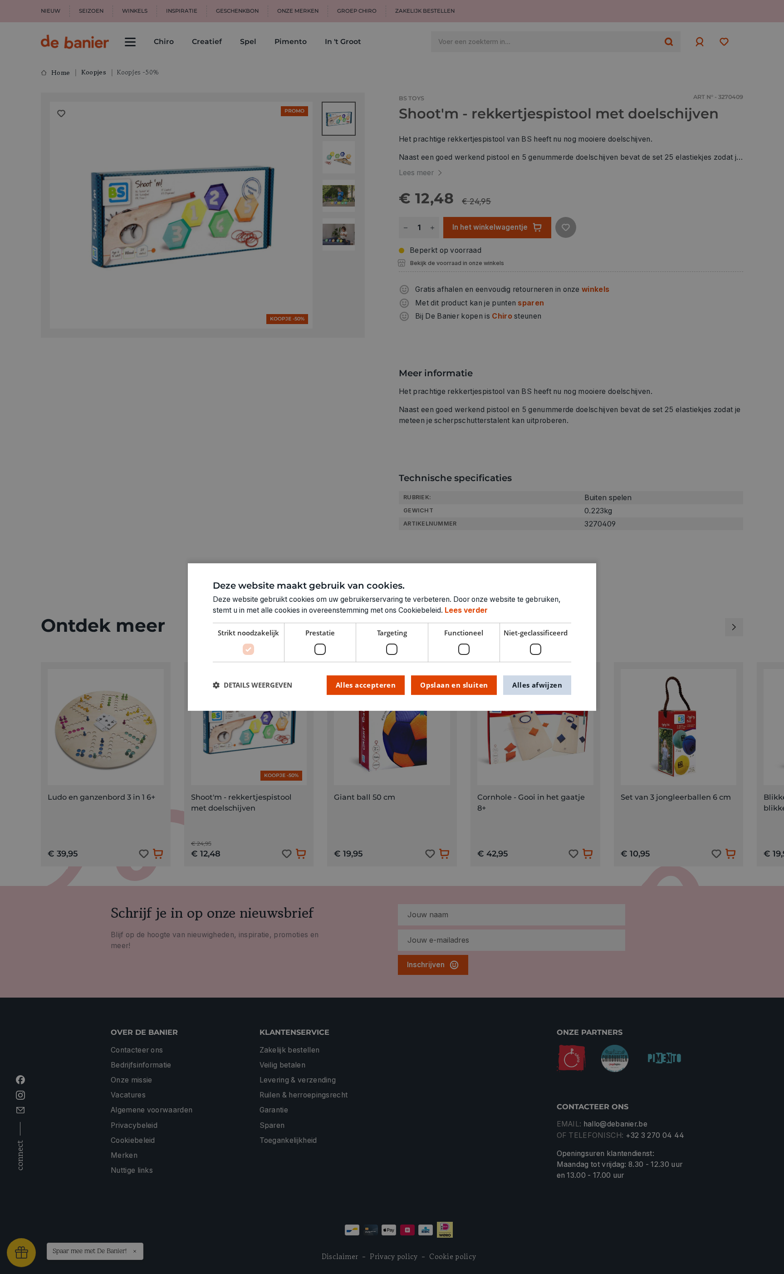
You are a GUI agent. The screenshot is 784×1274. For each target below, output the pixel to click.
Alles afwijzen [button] (537, 684)
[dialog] (392, 637)
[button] (252, 685)
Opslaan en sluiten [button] (454, 684)
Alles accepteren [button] (366, 684)
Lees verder (466, 610)
